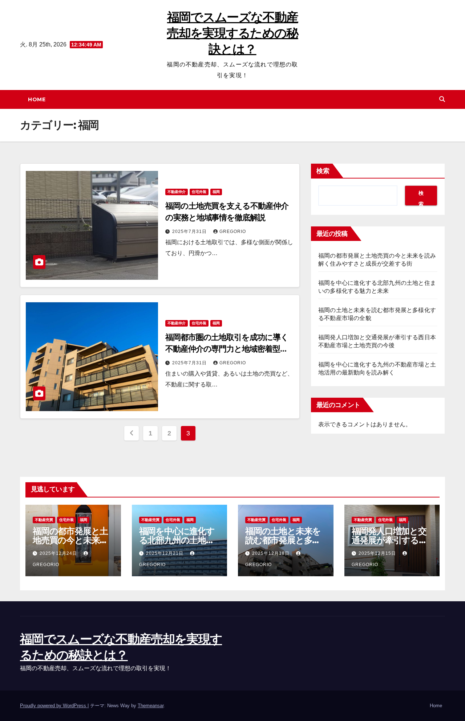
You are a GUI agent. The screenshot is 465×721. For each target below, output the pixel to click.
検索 (322, 171)
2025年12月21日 (165, 553)
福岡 (216, 192)
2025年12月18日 (271, 553)
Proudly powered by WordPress (54, 705)
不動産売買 (44, 520)
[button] (442, 99)
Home (36, 99)
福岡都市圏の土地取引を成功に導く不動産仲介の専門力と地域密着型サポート (226, 348)
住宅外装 (199, 192)
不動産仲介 (176, 192)
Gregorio (232, 231)
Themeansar (150, 705)
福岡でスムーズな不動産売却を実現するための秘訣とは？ (232, 33)
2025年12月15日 (378, 553)
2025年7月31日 (190, 231)
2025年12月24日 (59, 553)
